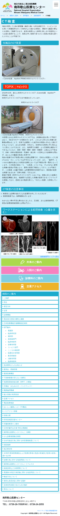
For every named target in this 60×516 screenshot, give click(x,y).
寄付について (9, 489)
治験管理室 (12, 359)
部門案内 (26, 15)
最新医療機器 (9, 373)
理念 (5, 302)
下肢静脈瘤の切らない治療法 (15, 378)
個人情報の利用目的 (11, 394)
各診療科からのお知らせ (13, 365)
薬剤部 (10, 336)
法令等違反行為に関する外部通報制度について (21, 441)
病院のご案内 (14, 15)
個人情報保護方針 (51, 510)
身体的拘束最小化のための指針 (15, 485)
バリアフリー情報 (10, 411)
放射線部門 (37, 15)
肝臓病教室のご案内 (11, 424)
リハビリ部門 (13, 347)
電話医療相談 (9, 403)
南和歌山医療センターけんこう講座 (17, 432)
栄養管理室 (12, 345)
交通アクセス (9, 399)
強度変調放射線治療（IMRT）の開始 (17, 382)
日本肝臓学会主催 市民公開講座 (16, 428)
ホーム (3, 15)
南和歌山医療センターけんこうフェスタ (19, 464)
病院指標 (7, 445)
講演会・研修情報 (10, 369)
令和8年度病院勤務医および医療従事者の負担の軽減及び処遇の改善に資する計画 (29, 454)
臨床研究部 (12, 333)
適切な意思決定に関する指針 (15, 481)
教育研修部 (12, 356)
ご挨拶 (6, 298)
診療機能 (7, 315)
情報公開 (7, 415)
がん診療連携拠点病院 (12, 436)
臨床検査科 (12, 342)
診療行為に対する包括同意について (17, 460)
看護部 (10, 331)
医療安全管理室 (14, 353)
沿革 (5, 311)
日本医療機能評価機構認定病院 (15, 323)
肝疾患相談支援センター (13, 420)
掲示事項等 (8, 449)
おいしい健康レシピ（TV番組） (16, 407)
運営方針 (7, 306)
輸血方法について (10, 477)
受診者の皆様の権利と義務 (14, 319)
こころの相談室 (14, 350)
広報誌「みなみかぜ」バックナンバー (18, 386)
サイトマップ (41, 510)
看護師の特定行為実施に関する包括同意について (22, 472)
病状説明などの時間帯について (15, 468)
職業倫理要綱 (9, 390)
